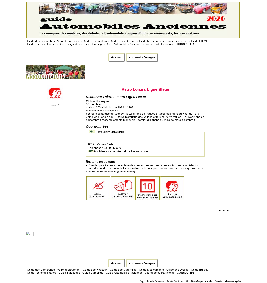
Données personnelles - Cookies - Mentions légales (216, 281)
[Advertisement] (156, 73)
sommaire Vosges (142, 57)
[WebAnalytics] (30, 235)
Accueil (116, 57)
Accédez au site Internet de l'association (121, 151)
